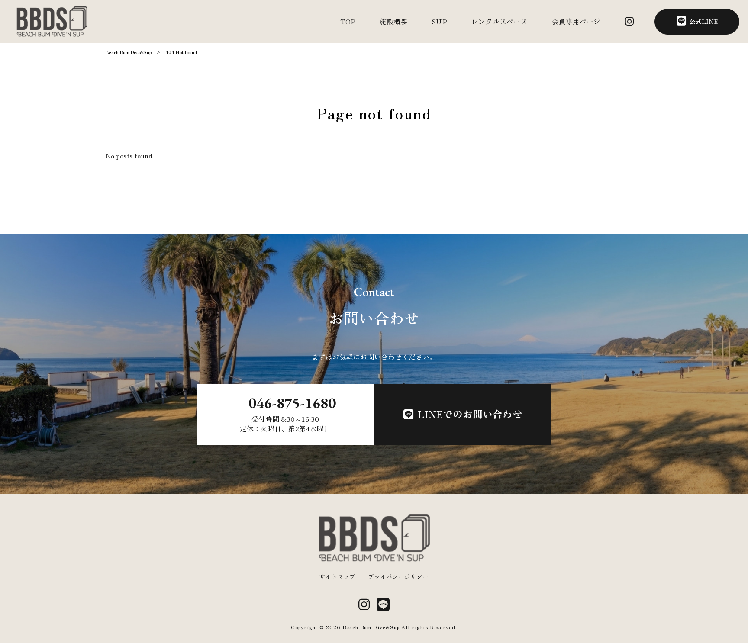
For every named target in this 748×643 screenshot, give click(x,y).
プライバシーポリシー (398, 576)
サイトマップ (337, 576)
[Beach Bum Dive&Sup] (52, 21)
